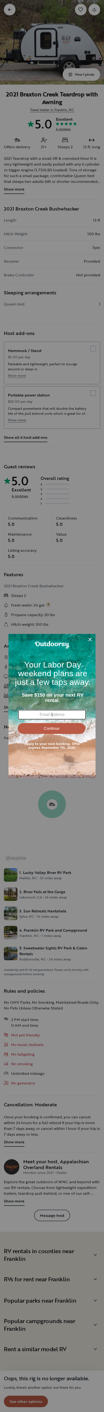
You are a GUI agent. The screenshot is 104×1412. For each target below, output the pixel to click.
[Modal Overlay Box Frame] (52, 706)
